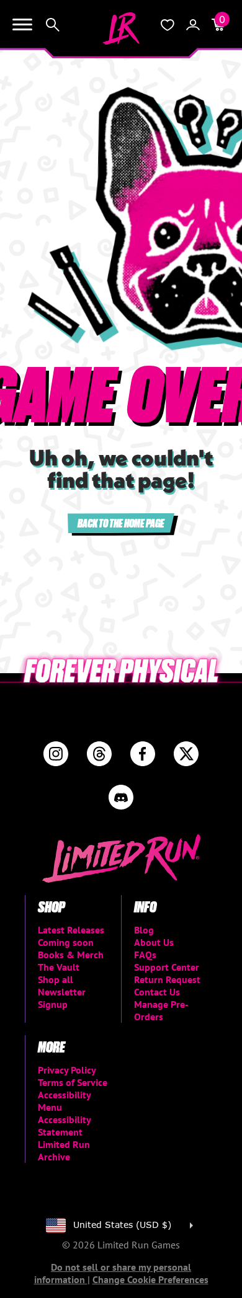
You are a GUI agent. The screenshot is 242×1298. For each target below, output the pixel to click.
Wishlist (167, 25)
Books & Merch (71, 954)
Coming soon (66, 942)
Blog (144, 930)
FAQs (145, 954)
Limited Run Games (121, 28)
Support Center (166, 967)
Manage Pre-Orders (161, 1010)
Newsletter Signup (62, 998)
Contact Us (157, 992)
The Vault (58, 967)
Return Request (167, 979)
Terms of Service (72, 1082)
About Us (154, 942)
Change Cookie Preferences (150, 1279)
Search (53, 25)
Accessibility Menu (64, 1100)
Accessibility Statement (64, 1125)
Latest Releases (71, 930)
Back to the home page (121, 523)
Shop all (55, 979)
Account (193, 25)
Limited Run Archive (64, 1150)
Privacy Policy (67, 1070)
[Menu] (22, 25)
